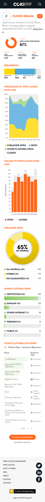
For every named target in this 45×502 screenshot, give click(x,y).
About (6, 475)
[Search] (39, 4)
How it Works (9, 468)
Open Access (9, 465)
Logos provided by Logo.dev (22, 497)
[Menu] (5, 4)
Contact (7, 479)
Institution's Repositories (31, 347)
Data (5, 472)
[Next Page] (27, 428)
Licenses (7, 483)
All (5, 347)
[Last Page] (31, 428)
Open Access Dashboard (14, 461)
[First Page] (14, 428)
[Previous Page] (18, 428)
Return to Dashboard (22, 437)
